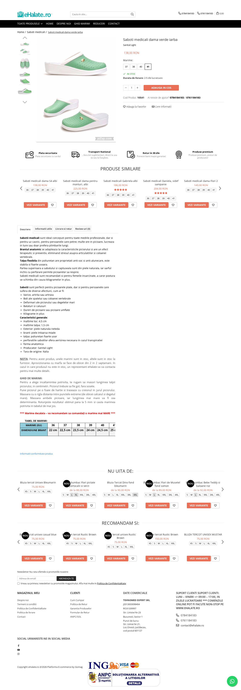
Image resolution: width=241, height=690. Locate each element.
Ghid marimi (82, 23)
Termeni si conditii (26, 604)
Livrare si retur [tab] (63, 228)
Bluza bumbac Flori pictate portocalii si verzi (79, 484)
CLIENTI (75, 593)
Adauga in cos (161, 87)
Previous (24, 38)
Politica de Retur (78, 604)
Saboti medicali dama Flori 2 (201, 181)
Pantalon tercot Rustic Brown (79, 534)
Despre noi (64, 23)
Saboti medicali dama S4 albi (40, 181)
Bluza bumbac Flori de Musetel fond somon (161, 484)
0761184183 (188, 620)
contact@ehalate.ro (192, 625)
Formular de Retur (79, 612)
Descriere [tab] (25, 229)
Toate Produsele (28, 23)
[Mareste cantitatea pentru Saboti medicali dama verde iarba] (137, 88)
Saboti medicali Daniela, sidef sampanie (160, 182)
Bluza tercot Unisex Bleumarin (38, 482)
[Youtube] (18, 649)
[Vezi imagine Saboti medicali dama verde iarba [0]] (24, 47)
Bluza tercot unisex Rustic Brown (120, 536)
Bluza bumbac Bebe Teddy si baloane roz (203, 484)
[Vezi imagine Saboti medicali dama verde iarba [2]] (24, 77)
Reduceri (99, 23)
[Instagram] (18, 653)
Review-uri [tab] (82, 228)
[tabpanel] (76, 89)
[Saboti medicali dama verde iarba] (76, 89)
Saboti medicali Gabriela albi (121, 181)
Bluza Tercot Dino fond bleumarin (120, 484)
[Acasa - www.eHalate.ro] (35, 14)
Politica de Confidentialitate (111, 583)
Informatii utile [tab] (43, 228)
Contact (114, 23)
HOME (49, 23)
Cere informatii (162, 106)
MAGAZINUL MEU (28, 593)
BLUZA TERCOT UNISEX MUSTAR (203, 534)
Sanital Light (129, 45)
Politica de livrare (26, 612)
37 (126, 66)
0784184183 (188, 615)
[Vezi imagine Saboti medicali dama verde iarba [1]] (24, 62)
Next (24, 101)
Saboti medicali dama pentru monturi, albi (80, 182)
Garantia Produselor (80, 608)
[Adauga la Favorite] (52, 205)
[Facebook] (18, 645)
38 (133, 66)
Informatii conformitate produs (36, 453)
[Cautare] (132, 14)
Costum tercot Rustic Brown (161, 534)
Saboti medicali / (37, 32)
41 (148, 66)
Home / (21, 32)
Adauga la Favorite (136, 106)
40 (141, 66)
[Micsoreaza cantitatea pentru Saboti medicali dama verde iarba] (125, 88)
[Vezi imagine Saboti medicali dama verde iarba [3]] (24, 90)
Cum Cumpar (77, 600)
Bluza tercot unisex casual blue (38, 534)
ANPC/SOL (75, 616)
